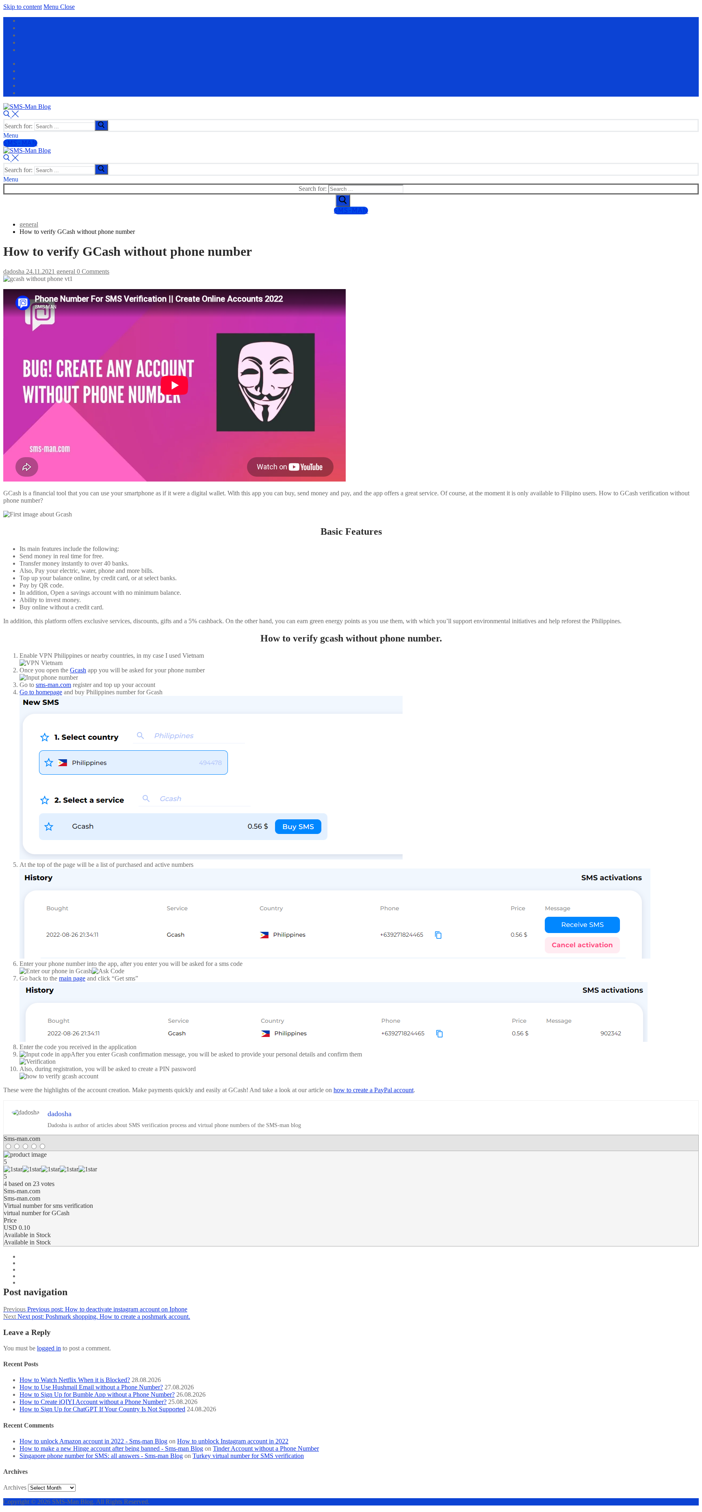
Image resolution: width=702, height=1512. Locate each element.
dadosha (13, 271)
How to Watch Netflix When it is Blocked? (75, 1379)
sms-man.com (53, 684)
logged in (49, 1348)
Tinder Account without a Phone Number (266, 1448)
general (65, 271)
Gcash (78, 670)
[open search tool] (11, 115)
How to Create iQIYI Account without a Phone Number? (93, 1401)
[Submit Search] (343, 200)
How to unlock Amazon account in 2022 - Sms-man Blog (93, 1441)
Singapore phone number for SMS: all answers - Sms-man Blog (101, 1455)
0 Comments (92, 271)
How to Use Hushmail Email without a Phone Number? (91, 1387)
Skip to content (22, 6)
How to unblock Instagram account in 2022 (232, 1441)
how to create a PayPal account (374, 1089)
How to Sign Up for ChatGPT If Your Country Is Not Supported (102, 1409)
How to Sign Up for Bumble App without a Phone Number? (97, 1394)
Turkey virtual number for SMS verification (248, 1455)
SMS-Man (20, 143)
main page (72, 978)
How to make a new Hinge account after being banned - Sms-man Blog (111, 1448)
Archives (14, 1487)
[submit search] (101, 125)
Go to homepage (41, 692)
